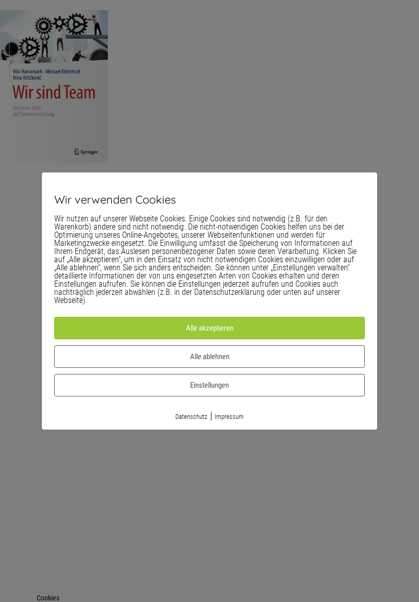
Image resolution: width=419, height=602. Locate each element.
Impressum (229, 416)
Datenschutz (191, 416)
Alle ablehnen (209, 356)
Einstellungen (209, 385)
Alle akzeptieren (210, 328)
